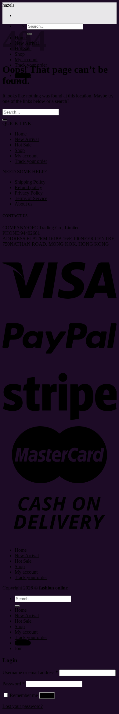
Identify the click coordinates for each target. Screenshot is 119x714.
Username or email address (30, 672)
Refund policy (28, 187)
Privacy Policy (29, 192)
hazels (8, 5)
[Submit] (4, 120)
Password (13, 683)
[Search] (17, 606)
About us (23, 203)
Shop (20, 150)
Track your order (31, 161)
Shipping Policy (30, 182)
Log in (46, 695)
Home (21, 133)
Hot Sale (23, 144)
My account (26, 59)
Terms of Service (31, 198)
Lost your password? (22, 706)
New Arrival (27, 139)
